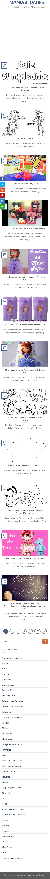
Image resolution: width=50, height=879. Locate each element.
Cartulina (6, 679)
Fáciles (5, 722)
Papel (5, 803)
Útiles (5, 852)
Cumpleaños (8, 684)
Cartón (5, 674)
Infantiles (6, 749)
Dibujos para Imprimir (12, 706)
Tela (4, 841)
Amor (5, 668)
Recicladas (7, 825)
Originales (7, 793)
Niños (5, 782)
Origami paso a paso (12, 787)
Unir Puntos (7, 847)
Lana (4, 755)
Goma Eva (7, 733)
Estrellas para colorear (12, 717)
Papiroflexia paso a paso (13, 814)
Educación (7, 711)
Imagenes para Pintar (12, 744)
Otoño (5, 798)
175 (37, 631)
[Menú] (3, 4)
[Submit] (45, 641)
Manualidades (26, 2)
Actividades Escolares (12, 657)
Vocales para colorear (12, 857)
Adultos (6, 663)
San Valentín (8, 836)
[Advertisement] (25, 33)
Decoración (7, 690)
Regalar (5, 830)
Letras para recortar (11, 766)
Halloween (7, 739)
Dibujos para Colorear (12, 701)
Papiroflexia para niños (13, 809)
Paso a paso (7, 820)
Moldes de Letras (10, 771)
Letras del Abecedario (12, 760)
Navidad (6, 776)
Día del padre (8, 695)
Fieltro (5, 728)
